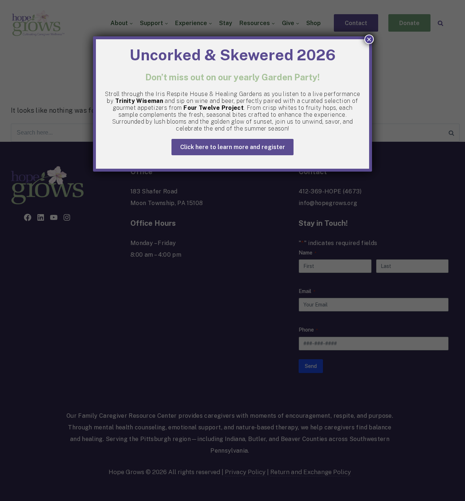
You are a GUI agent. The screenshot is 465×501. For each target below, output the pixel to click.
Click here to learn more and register (232, 147)
